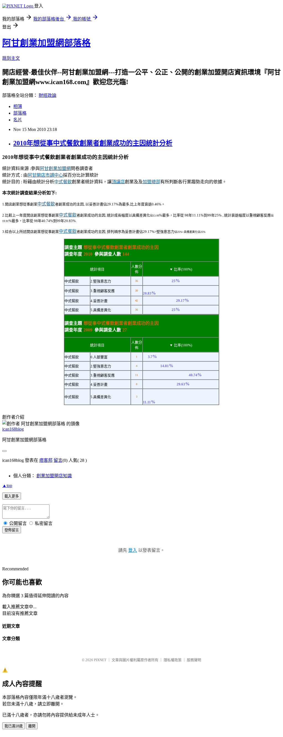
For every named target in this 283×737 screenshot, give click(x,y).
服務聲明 (194, 660)
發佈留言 (11, 530)
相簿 (17, 106)
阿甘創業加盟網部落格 (46, 43)
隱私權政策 (173, 660)
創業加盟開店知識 (54, 475)
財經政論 (47, 95)
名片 (17, 119)
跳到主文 (11, 58)
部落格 (20, 113)
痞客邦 (46, 460)
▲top (7, 485)
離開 (31, 726)
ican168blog (13, 429)
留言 (58, 460)
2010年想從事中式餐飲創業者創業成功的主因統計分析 (92, 143)
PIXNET (100, 660)
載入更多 (11, 496)
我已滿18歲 (13, 726)
